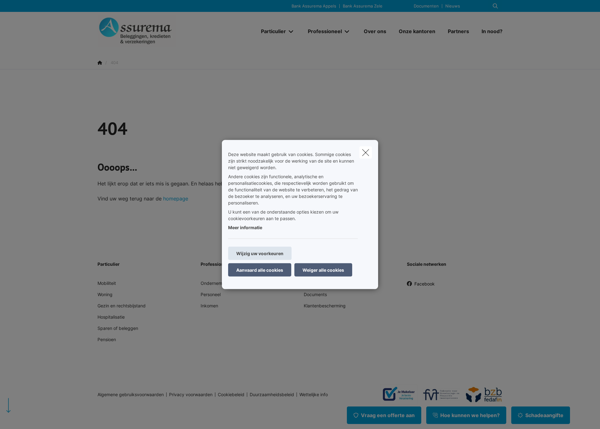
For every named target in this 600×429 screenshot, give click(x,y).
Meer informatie (245, 227)
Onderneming (214, 283)
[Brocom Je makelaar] (396, 394)
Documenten (426, 6)
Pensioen (107, 339)
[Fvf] (439, 394)
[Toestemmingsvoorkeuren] (24, 417)
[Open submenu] (291, 31)
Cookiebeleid (231, 394)
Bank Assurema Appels (314, 6)
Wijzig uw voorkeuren (259, 253)
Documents (315, 294)
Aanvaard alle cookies (259, 270)
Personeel (211, 294)
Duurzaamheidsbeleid (272, 394)
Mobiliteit (107, 283)
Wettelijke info (313, 394)
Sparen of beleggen (118, 328)
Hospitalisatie (111, 317)
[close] (365, 152)
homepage (175, 198)
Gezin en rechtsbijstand (122, 305)
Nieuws (452, 6)
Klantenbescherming (325, 305)
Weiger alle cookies (323, 270)
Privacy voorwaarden (190, 394)
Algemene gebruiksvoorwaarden (131, 394)
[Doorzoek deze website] (495, 6)
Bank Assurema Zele (362, 6)
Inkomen (209, 305)
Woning (105, 294)
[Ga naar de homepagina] (160, 31)
